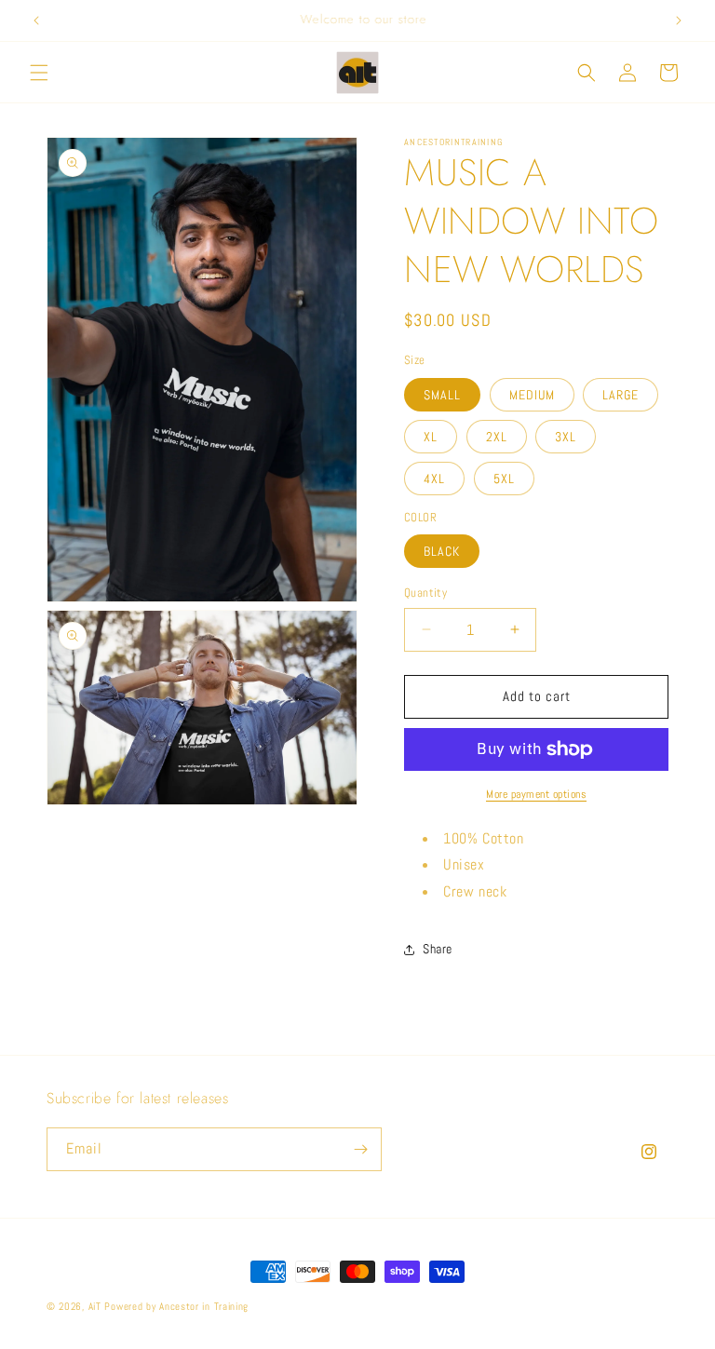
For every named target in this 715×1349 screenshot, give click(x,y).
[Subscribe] (360, 1149)
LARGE (620, 394)
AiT (94, 1306)
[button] (39, 72)
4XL (434, 478)
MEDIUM (532, 394)
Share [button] (437, 948)
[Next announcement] (678, 20)
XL (431, 436)
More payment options (536, 794)
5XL (504, 478)
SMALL (442, 394)
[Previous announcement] (36, 20)
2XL (496, 436)
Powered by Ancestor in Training (176, 1306)
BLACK (442, 551)
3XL (565, 436)
